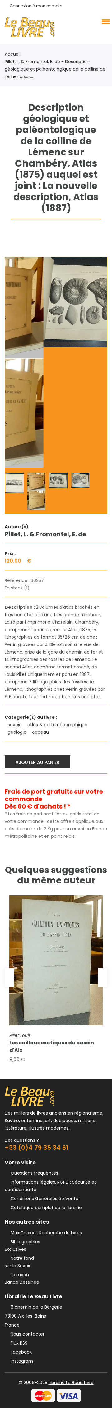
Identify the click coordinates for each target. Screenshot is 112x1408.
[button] (104, 21)
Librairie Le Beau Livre (71, 1382)
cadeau (41, 732)
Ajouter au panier (37, 762)
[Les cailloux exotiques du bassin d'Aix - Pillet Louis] (56, 960)
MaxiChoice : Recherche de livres (45, 1233)
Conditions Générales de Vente (43, 1198)
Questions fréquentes (33, 1173)
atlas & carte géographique (58, 725)
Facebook (20, 1352)
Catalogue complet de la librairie (45, 1207)
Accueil (13, 54)
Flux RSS (17, 1343)
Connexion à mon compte (36, 6)
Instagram (20, 1361)
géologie (18, 732)
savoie (15, 725)
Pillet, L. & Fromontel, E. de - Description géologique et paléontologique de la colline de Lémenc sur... (55, 69)
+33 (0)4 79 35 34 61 (36, 1147)
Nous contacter (26, 1334)
